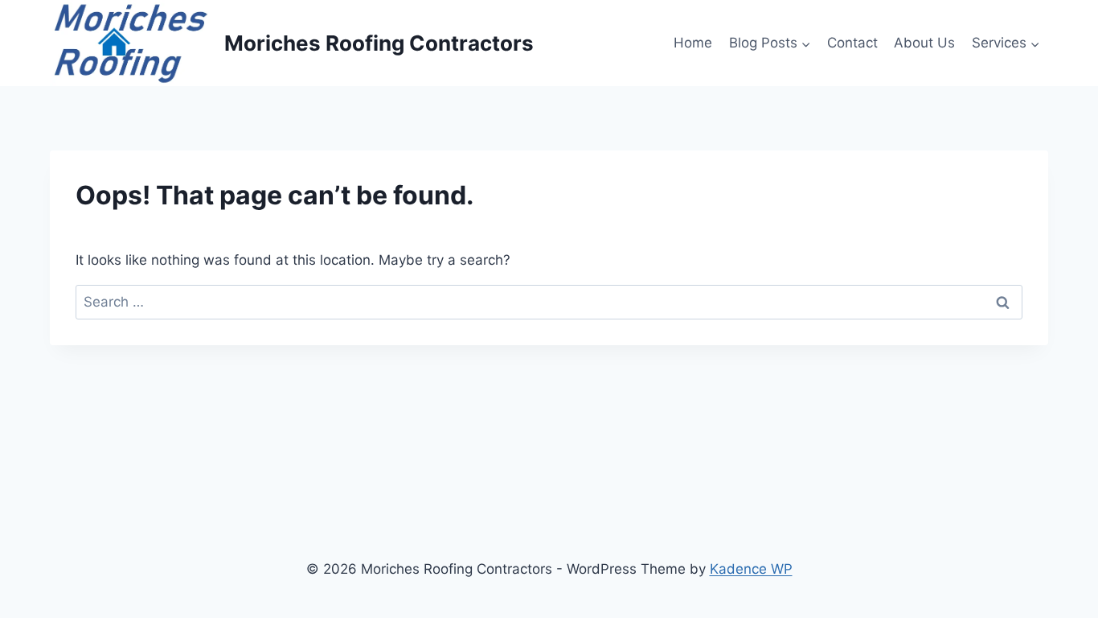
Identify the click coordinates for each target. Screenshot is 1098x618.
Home (693, 43)
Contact (852, 43)
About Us (924, 43)
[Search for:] (549, 302)
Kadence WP (751, 569)
